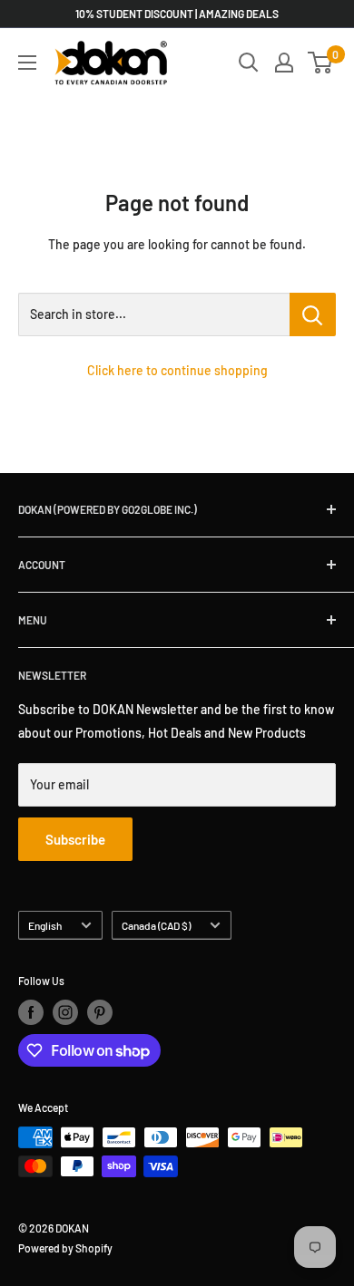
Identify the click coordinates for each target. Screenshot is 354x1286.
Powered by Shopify (65, 1248)
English (45, 925)
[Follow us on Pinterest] (100, 1012)
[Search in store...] (313, 314)
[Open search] (249, 63)
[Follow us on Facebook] (31, 1012)
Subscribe (75, 839)
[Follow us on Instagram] (65, 1012)
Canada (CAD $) (156, 925)
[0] (321, 62)
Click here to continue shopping (177, 370)
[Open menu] (27, 62)
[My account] (284, 63)
